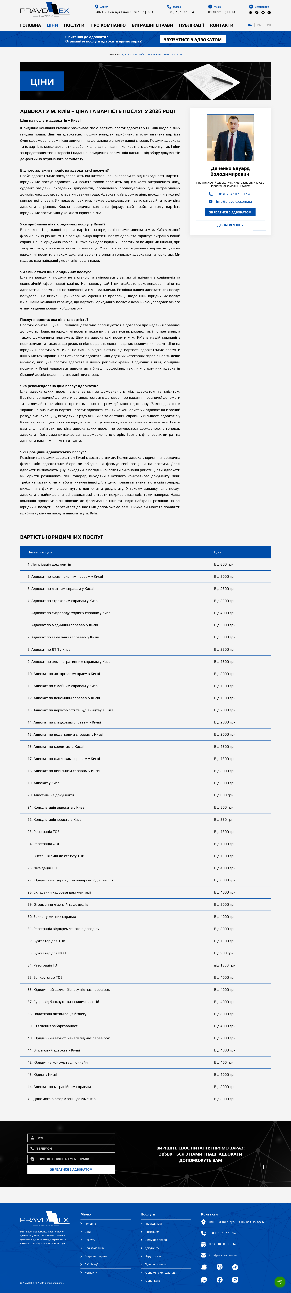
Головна (30, 25)
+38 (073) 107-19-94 (180, 12)
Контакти (221, 25)
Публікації (191, 25)
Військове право (156, 1239)
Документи (152, 1248)
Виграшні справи (152, 25)
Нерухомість (153, 1256)
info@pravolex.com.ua (234, 201)
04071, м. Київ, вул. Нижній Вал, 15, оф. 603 (124, 12)
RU (269, 25)
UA (250, 25)
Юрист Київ (153, 1280)
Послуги (74, 25)
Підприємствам (155, 1264)
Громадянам (153, 1223)
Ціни (52, 25)
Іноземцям (152, 1231)
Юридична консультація (161, 1272)
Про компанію (108, 25)
